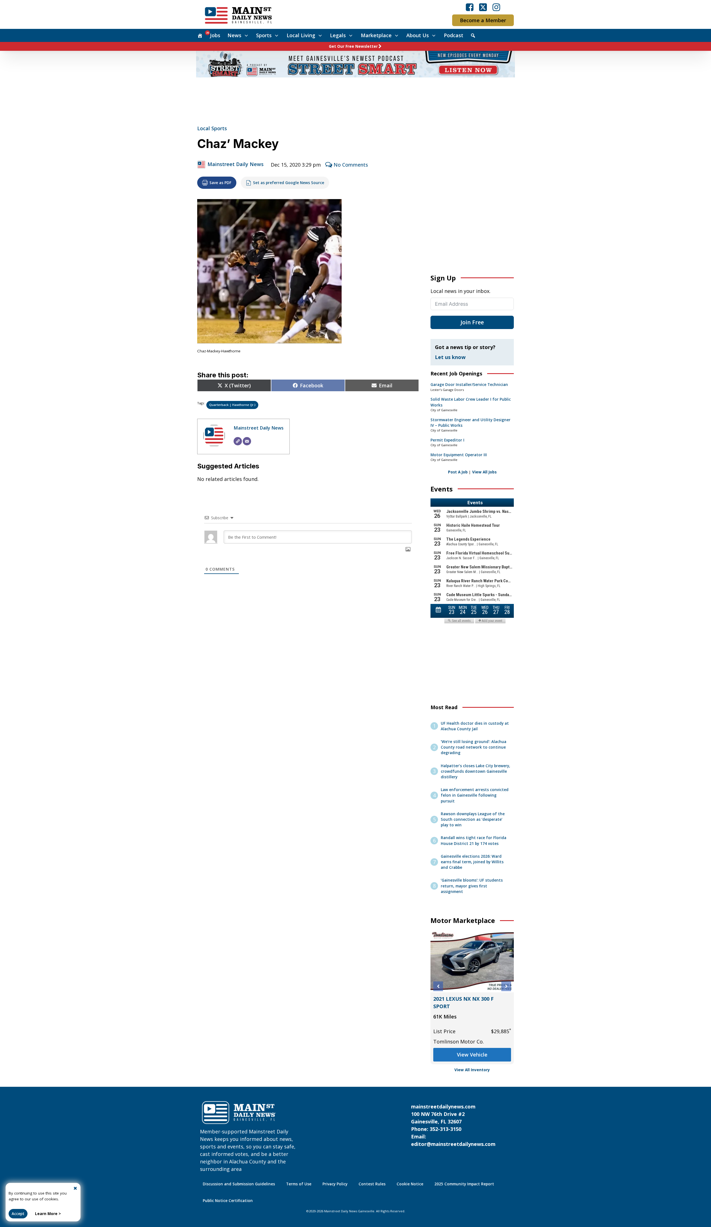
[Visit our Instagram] (496, 7)
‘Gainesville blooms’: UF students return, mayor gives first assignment (472, 886)
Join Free (472, 322)
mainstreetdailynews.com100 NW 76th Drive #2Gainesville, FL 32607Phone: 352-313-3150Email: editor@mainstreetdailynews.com (453, 1125)
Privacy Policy (334, 1183)
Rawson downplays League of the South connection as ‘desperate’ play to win (473, 819)
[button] (438, 986)
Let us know (450, 357)
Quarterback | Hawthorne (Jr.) (232, 405)
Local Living (301, 35)
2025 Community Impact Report (464, 1183)
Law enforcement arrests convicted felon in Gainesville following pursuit (475, 795)
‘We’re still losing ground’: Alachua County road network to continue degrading (473, 747)
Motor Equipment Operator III (458, 454)
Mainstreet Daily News (235, 164)
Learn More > (48, 1213)
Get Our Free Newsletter (353, 46)
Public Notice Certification (228, 1200)
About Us (417, 35)
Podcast (453, 35)
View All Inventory (472, 1069)
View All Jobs (484, 472)
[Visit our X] (483, 7)
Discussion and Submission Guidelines (239, 1183)
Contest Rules (372, 1183)
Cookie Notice (410, 1183)
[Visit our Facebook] (469, 7)
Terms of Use (298, 1183)
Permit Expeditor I (447, 440)
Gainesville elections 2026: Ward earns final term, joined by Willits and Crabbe (472, 862)
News (234, 35)
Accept (18, 1213)
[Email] (247, 441)
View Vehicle (472, 1054)
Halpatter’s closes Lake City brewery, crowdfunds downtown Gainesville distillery (475, 771)
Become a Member (483, 20)
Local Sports (212, 128)
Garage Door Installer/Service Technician (469, 384)
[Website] (238, 441)
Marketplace (376, 35)
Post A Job (458, 472)
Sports (264, 35)
